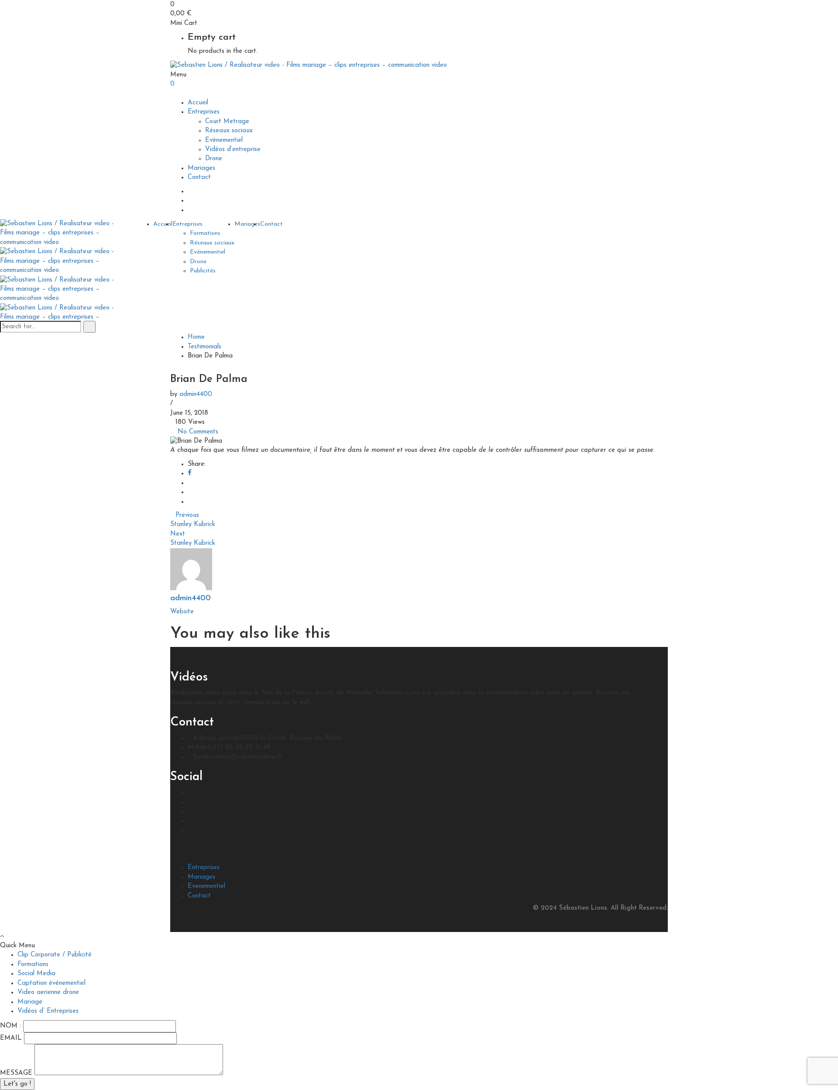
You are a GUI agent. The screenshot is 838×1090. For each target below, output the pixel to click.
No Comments (198, 432)
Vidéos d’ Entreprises (48, 1011)
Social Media (36, 973)
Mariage (29, 1002)
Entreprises (204, 112)
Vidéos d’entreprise (233, 149)
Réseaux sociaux (229, 130)
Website (182, 612)
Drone (213, 158)
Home (196, 337)
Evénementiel (224, 140)
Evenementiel (206, 886)
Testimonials (204, 347)
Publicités (203, 271)
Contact (199, 177)
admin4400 (195, 394)
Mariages (201, 168)
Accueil (198, 103)
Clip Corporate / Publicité (54, 955)
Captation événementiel (51, 983)
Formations (205, 233)
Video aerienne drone (48, 992)
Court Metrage (227, 121)
